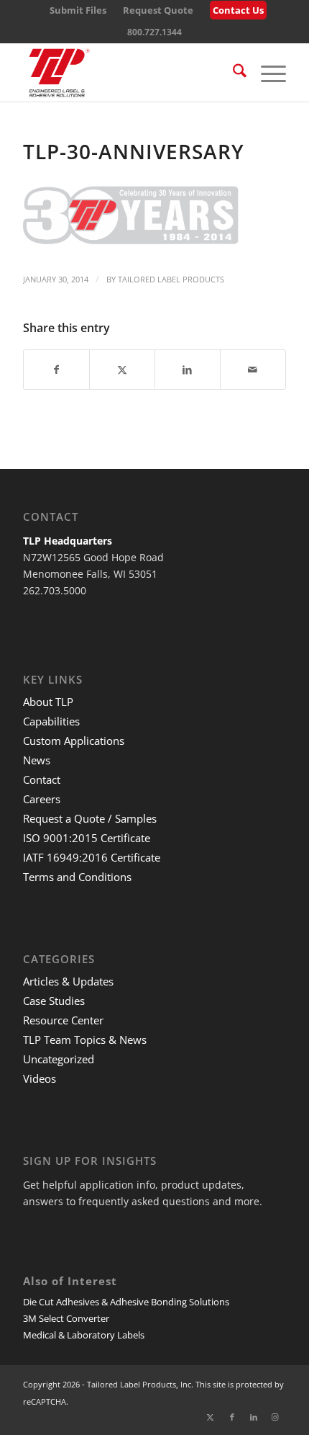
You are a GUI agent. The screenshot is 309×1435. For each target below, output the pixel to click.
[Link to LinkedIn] (253, 1417)
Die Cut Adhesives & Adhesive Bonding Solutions (126, 1301)
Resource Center (63, 1020)
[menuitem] (78, 10)
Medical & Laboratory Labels (83, 1334)
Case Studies (54, 1000)
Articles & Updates (68, 981)
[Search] (232, 73)
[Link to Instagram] (275, 1417)
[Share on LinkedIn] (187, 369)
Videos (39, 1078)
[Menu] (266, 73)
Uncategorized (58, 1059)
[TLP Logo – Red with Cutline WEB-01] (128, 73)
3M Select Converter (66, 1318)
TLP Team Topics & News (85, 1039)
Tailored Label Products (171, 279)
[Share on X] (122, 369)
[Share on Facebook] (56, 369)
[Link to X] (210, 1417)
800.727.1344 (154, 32)
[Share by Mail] (253, 369)
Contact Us (238, 10)
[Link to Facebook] (232, 1417)
